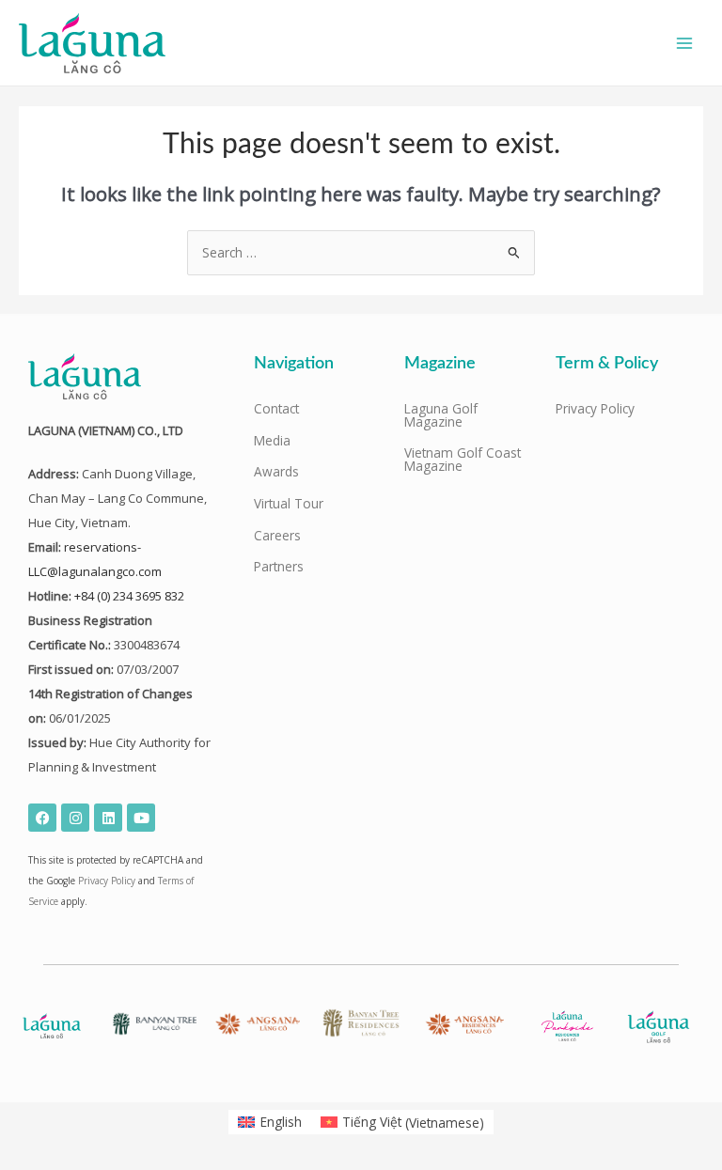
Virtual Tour (288, 503)
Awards (276, 471)
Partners (279, 566)
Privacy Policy (106, 880)
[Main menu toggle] (685, 42)
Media (272, 440)
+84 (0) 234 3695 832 (129, 595)
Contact (276, 408)
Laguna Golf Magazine (441, 414)
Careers (277, 535)
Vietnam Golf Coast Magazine (462, 459)
